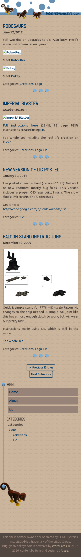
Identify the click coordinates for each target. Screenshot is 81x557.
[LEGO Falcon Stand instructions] (41, 276)
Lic (42, 129)
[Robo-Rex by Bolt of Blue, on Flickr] (12, 52)
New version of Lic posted (31, 169)
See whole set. (13, 341)
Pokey (15, 76)
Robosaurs (14, 26)
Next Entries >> (41, 374)
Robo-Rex (18, 60)
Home (13, 392)
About (13, 400)
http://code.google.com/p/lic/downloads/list (34, 209)
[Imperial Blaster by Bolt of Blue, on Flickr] (16, 117)
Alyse (64, 550)
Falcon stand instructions (32, 236)
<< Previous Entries (40, 367)
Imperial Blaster (20, 103)
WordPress (59, 546)
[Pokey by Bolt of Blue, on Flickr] (9, 68)
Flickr (6, 142)
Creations (27, 84)
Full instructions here (20, 125)
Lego (38, 84)
